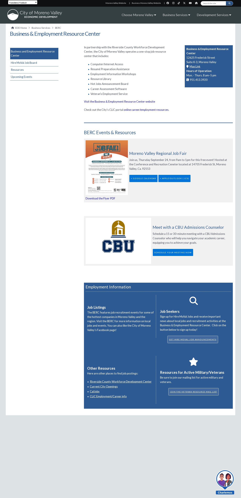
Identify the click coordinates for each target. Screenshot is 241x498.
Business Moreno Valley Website (146, 3)
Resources (17, 69)
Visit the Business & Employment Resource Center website (119, 101)
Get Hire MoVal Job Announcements (192, 339)
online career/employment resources (146, 109)
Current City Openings (104, 386)
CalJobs (95, 391)
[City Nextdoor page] (197, 3)
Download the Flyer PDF (100, 198)
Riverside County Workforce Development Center (121, 381)
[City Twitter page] (185, 3)
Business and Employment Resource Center (33, 53)
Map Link (195, 66)
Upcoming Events (21, 76)
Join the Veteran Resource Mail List (193, 392)
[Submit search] (229, 3)
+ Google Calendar (143, 178)
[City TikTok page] (180, 3)
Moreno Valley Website (116, 3)
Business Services (175, 15)
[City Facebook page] (169, 3)
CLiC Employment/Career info (108, 396)
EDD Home (21, 27)
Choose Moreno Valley (138, 15)
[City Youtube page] (191, 3)
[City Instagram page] (174, 3)
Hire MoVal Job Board (24, 62)
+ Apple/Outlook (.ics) (174, 178)
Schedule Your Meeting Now (173, 252)
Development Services (213, 15)
